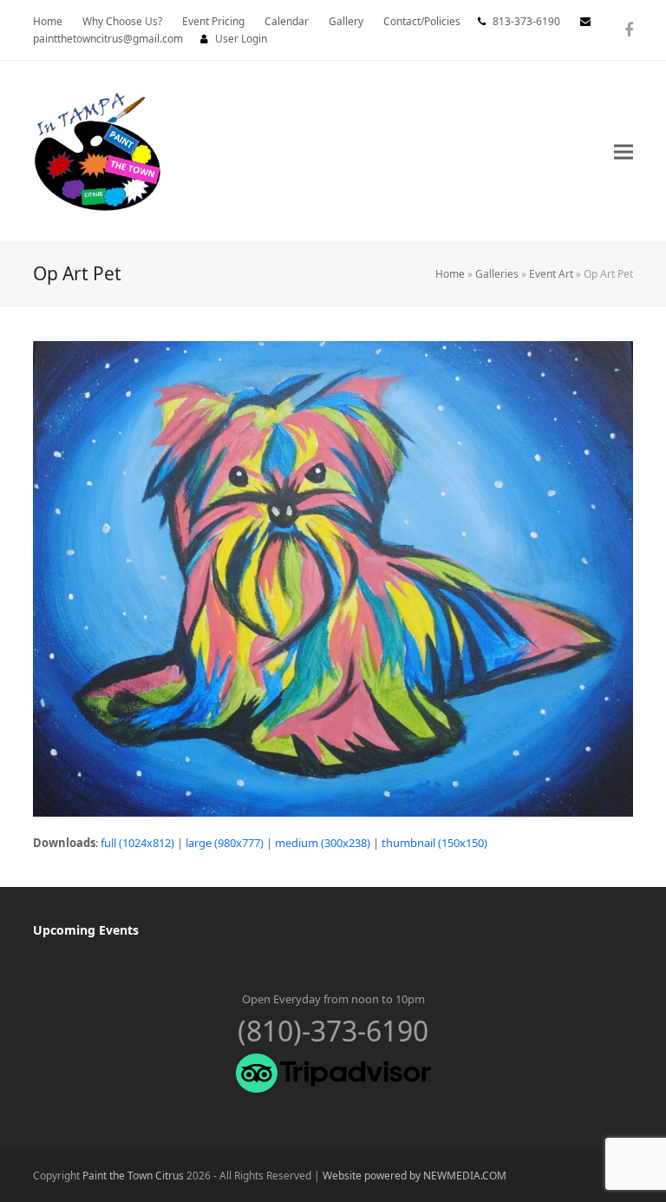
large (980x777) (225, 843)
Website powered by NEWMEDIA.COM (414, 1175)
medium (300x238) (322, 843)
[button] (623, 151)
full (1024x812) (137, 843)
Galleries (497, 273)
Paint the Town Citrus (133, 1175)
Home (450, 273)
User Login (241, 38)
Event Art (551, 273)
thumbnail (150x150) (434, 843)
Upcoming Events (86, 930)
